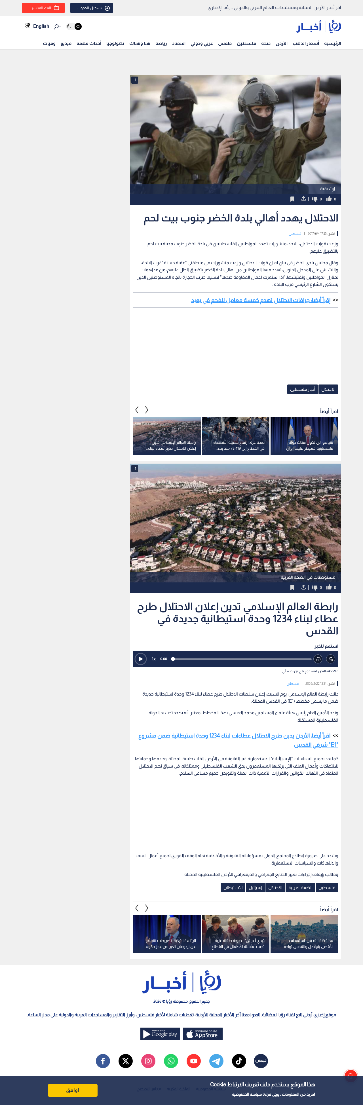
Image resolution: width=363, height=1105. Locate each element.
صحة (266, 43)
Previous (147, 410)
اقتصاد (178, 43)
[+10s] (330, 659)
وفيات (49, 43)
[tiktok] (239, 1061)
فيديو (66, 43)
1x (154, 658)
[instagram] (148, 1061)
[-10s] (318, 659)
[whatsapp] (171, 1061)
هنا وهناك (139, 43)
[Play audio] (140, 659)
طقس (225, 43)
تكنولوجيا (115, 43)
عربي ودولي (202, 43)
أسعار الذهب (306, 43)
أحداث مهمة (89, 43)
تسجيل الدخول (89, 8)
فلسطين (246, 43)
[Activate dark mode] (74, 26)
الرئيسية (332, 43)
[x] (126, 1061)
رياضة (161, 43)
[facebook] (103, 1061)
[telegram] (216, 1061)
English (41, 26)
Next (137, 410)
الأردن (282, 43)
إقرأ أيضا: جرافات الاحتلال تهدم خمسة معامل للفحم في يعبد (260, 300)
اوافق (72, 1090)
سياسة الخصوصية (247, 1094)
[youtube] (194, 1061)
